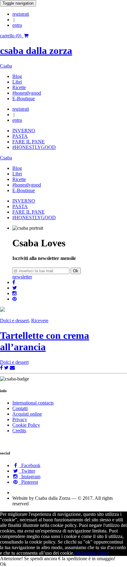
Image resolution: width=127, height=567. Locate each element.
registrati (20, 14)
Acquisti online (27, 414)
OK (78, 553)
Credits (19, 430)
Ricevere (39, 320)
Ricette (19, 87)
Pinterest (28, 482)
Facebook (29, 465)
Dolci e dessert (14, 320)
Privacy (19, 419)
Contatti (20, 408)
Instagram (29, 476)
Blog (17, 76)
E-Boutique (23, 98)
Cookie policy (95, 553)
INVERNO (23, 130)
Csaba (6, 65)
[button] (13, 282)
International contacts (33, 402)
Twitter (27, 471)
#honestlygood (26, 93)
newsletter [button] (22, 276)
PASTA (20, 136)
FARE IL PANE (28, 141)
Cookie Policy (26, 425)
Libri (17, 81)
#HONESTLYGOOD (34, 147)
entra (17, 25)
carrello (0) (12, 35)
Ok (75, 271)
